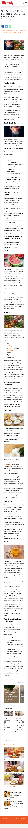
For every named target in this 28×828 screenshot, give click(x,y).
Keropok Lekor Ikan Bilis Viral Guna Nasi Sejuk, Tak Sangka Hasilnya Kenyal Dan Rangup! (16, 804)
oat (5, 297)
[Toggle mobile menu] (26, 2)
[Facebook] (2, 26)
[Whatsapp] (10, 26)
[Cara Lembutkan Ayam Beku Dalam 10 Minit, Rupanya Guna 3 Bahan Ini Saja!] (8, 713)
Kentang (9, 346)
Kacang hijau (10, 350)
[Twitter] (6, 26)
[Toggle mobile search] (23, 2)
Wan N (3, 21)
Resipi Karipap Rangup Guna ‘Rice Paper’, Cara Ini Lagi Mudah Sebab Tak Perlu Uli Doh (16, 794)
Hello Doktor (11, 679)
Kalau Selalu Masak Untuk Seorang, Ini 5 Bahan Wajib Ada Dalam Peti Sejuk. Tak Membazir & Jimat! (19, 725)
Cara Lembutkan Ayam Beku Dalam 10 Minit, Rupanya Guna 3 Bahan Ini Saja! (8, 724)
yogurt (6, 464)
